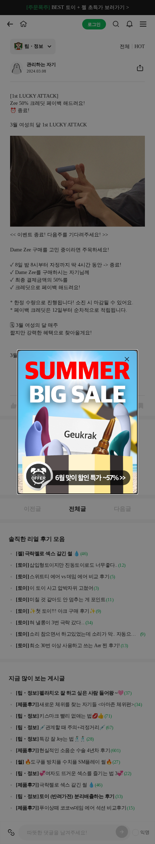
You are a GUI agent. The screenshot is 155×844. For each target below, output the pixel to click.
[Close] (127, 359)
